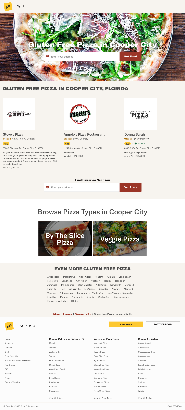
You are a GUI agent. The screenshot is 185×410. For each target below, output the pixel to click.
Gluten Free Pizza (102, 365)
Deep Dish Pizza (101, 356)
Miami (52, 343)
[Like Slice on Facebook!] (18, 326)
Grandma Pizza (101, 378)
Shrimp (141, 382)
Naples (52, 373)
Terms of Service (12, 382)
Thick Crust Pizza (102, 391)
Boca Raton (54, 378)
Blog (7, 352)
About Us (9, 343)
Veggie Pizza (99, 352)
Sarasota (53, 386)
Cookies (142, 360)
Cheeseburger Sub (146, 352)
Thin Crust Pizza (101, 382)
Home (7, 339)
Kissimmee (54, 382)
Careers (8, 347)
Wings (141, 391)
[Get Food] (130, 56)
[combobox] (85, 56)
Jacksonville (54, 352)
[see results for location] (47, 56)
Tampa (52, 356)
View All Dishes (145, 398)
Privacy (8, 378)
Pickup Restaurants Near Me (18, 360)
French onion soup (146, 365)
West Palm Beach (57, 369)
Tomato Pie (99, 373)
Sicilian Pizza (100, 347)
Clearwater (54, 391)
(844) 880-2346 (175, 406)
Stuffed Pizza (100, 386)
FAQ (6, 369)
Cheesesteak (144, 356)
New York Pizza (101, 343)
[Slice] (7, 6)
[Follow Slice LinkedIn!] (30, 326)
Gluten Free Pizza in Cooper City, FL (113, 313)
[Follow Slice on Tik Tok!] (26, 326)
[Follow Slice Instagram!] (34, 326)
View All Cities (55, 398)
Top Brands (10, 365)
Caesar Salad (144, 343)
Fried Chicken (144, 369)
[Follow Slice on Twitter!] (21, 326)
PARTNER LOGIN (163, 324)
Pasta (141, 373)
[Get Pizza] (130, 187)
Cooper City (83, 313)
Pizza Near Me (11, 356)
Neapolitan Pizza (101, 369)
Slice (56, 313)
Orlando (53, 347)
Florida (67, 313)
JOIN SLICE (126, 324)
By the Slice (99, 360)
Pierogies (142, 378)
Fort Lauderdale (56, 360)
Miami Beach (55, 365)
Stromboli (142, 386)
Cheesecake (143, 347)
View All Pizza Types (103, 398)
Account (8, 373)
